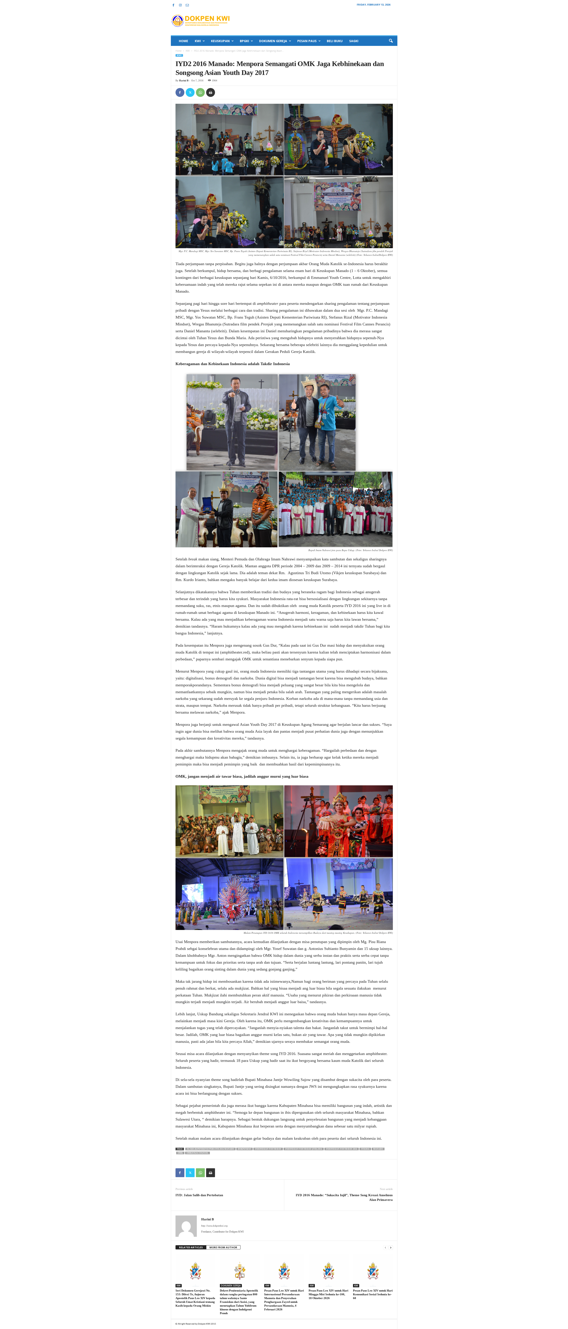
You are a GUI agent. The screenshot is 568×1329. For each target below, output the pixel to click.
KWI (198, 41)
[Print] (210, 92)
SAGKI (353, 41)
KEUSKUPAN (220, 41)
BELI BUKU (335, 41)
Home (178, 50)
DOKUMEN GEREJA (273, 41)
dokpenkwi (244, 1149)
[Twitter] (190, 92)
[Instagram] (180, 5)
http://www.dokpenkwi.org (214, 1225)
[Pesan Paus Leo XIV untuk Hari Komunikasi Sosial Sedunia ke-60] (373, 1270)
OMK (180, 1153)
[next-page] (391, 1247)
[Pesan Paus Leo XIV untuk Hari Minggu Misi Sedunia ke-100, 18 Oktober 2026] (329, 1270)
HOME (183, 41)
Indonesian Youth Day (268, 1149)
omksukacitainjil (197, 1153)
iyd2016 (365, 1149)
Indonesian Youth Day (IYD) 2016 (303, 1149)
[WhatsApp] (200, 92)
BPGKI (244, 41)
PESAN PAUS (307, 41)
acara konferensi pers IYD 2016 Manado (210, 1149)
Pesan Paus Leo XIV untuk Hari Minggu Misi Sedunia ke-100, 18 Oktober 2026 (328, 1294)
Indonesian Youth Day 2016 (341, 1149)
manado (378, 1149)
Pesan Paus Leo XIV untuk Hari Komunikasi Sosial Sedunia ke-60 (373, 1294)
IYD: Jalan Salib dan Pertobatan (199, 1195)
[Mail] (187, 5)
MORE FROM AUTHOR (223, 1247)
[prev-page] (385, 1247)
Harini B (183, 80)
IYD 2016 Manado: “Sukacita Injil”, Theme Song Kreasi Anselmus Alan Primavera (344, 1197)
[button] (391, 41)
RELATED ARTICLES (191, 1247)
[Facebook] (173, 5)
